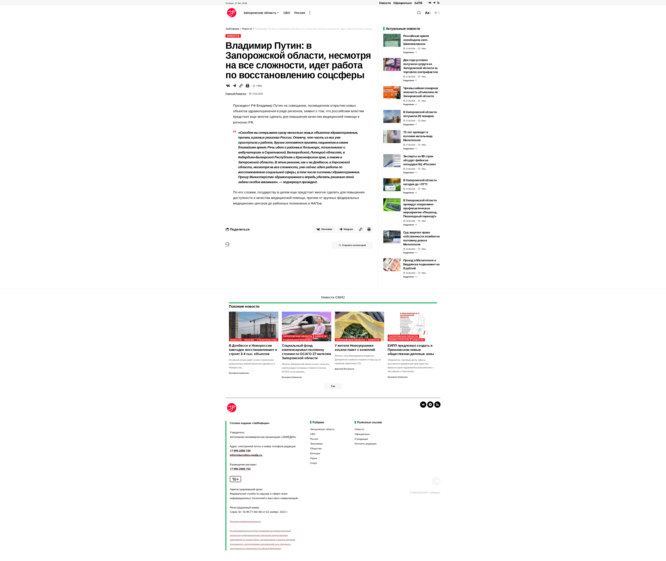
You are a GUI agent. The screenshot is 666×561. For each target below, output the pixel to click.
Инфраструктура (399, 340)
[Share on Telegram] (234, 85)
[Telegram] (434, 3)
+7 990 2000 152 (240, 468)
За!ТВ (418, 3)
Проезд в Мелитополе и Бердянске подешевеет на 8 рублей (421, 264)
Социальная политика (297, 340)
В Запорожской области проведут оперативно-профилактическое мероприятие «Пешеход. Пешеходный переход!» (420, 208)
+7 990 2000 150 (240, 450)
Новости (385, 3)
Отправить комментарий (354, 245)
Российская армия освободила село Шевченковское (416, 40)
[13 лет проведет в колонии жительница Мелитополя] (392, 136)
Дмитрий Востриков (344, 368)
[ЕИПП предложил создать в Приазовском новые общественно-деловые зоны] (412, 326)
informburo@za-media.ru (246, 455)
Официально (402, 3)
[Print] (247, 85)
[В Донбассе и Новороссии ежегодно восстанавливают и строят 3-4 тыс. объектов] (253, 326)
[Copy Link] (240, 85)
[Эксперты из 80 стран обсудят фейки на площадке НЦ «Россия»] (392, 160)
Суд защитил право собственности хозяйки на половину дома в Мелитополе (421, 238)
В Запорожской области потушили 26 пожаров (420, 114)
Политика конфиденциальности (245, 521)
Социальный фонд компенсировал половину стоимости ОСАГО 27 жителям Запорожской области (306, 351)
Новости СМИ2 (333, 297)
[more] (309, 12)
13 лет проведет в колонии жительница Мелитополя (418, 136)
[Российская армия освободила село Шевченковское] (392, 40)
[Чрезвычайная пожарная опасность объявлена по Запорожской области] (392, 92)
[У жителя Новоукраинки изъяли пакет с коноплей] (359, 326)
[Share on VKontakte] (227, 85)
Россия (249, 340)
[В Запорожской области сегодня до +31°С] (392, 184)
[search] (419, 12)
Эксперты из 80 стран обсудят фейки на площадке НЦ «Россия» (419, 160)
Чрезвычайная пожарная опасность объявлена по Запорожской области (420, 92)
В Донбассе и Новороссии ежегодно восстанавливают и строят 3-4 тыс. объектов (253, 349)
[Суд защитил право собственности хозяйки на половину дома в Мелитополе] (392, 236)
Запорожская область (297, 336)
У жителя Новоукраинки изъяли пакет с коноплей (355, 347)
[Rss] (438, 3)
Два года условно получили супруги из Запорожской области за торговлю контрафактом (420, 66)
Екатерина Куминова (239, 373)
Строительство (267, 340)
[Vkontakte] (430, 3)
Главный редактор (235, 93)
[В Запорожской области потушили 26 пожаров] (392, 116)
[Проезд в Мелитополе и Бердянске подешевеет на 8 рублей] (392, 264)
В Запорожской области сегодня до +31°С (420, 182)
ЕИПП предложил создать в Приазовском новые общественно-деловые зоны (411, 349)
